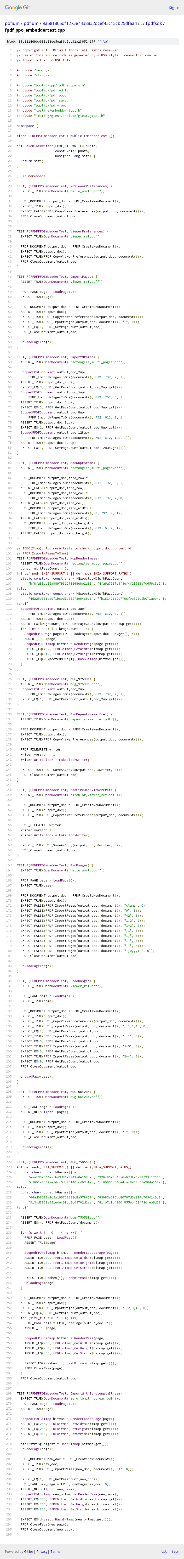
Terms (55, 1551)
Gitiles (29, 1551)
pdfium (12, 23)
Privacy (41, 1551)
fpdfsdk (154, 23)
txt (164, 1551)
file (103, 42)
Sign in (174, 7)
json (175, 1551)
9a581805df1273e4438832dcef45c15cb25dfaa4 (90, 23)
